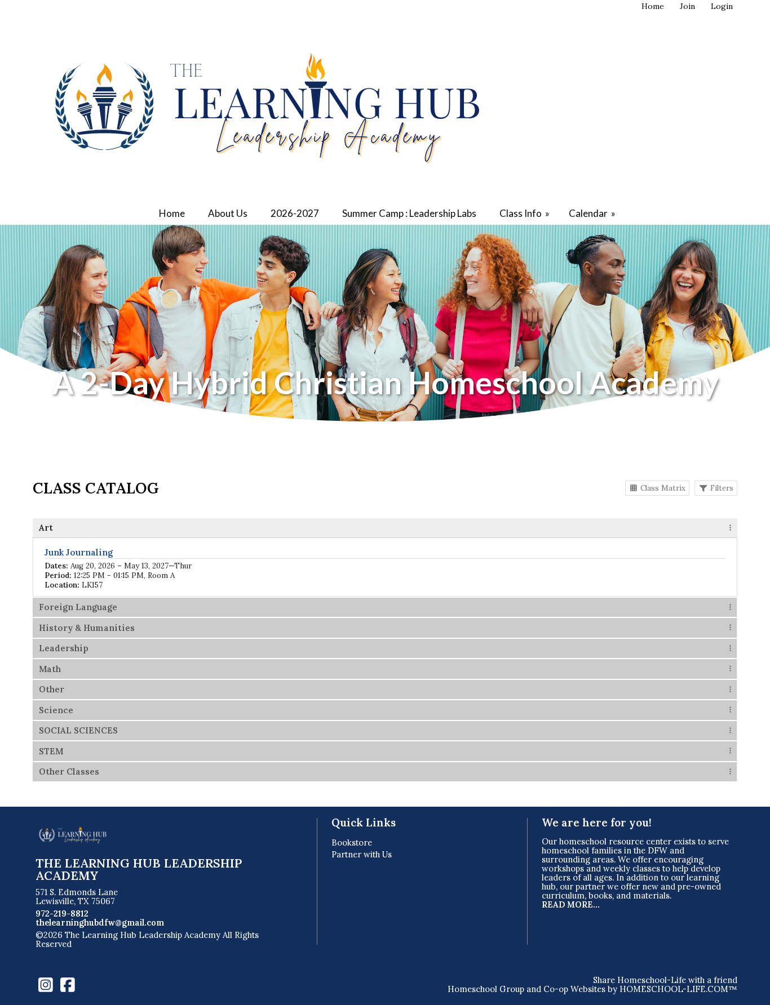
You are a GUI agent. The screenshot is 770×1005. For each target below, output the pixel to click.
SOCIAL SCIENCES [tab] (78, 730)
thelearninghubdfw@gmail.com (100, 922)
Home (172, 213)
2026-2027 (295, 213)
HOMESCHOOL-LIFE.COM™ (678, 989)
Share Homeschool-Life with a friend (665, 980)
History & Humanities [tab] (87, 627)
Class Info (525, 213)
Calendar (593, 213)
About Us (227, 213)
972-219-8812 (62, 913)
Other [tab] (51, 689)
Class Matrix (661, 488)
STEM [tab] (51, 751)
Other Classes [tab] (69, 771)
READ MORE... (571, 904)
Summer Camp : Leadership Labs (409, 213)
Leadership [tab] (63, 648)
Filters (720, 488)
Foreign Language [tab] (78, 607)
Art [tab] (46, 527)
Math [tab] (50, 669)
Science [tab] (56, 710)
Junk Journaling (79, 552)
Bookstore (351, 842)
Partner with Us (361, 854)
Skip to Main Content (123, 944)
